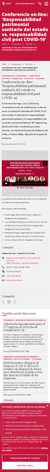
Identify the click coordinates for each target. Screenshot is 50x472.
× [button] (47, 405)
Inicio (4, 44)
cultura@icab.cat (13, 276)
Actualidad (16, 44)
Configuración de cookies (25, 458)
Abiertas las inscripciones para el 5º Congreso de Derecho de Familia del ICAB (24, 327)
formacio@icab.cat (14, 280)
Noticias (29, 44)
